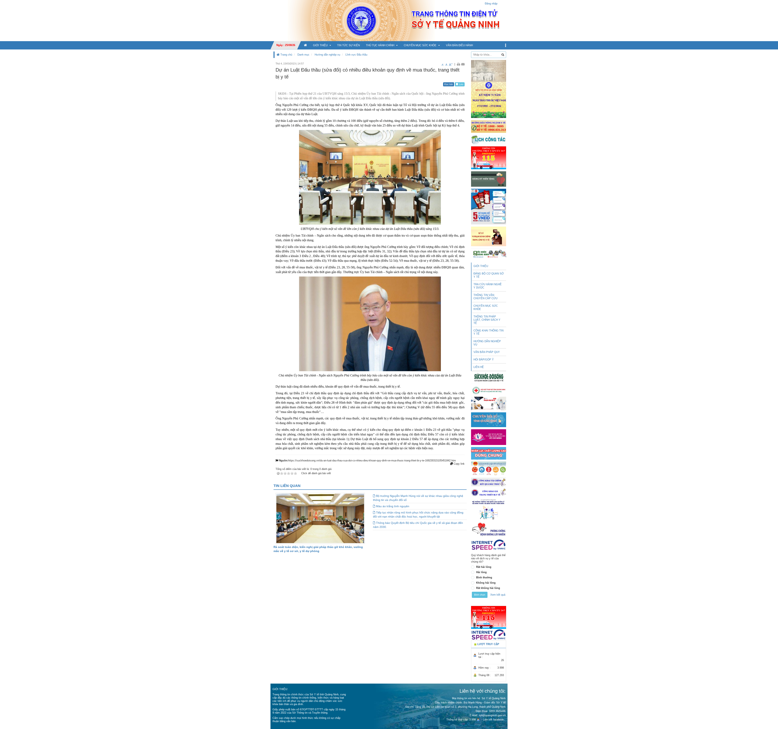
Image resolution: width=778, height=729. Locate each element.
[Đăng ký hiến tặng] (488, 178)
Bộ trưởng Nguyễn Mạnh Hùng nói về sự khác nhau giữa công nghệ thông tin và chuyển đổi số (418, 498)
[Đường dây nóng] (488, 126)
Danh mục (303, 54)
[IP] (488, 544)
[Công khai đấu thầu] (488, 481)
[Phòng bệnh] (488, 529)
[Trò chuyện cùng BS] (488, 403)
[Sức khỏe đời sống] (488, 377)
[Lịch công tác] (488, 139)
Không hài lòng (486, 582)
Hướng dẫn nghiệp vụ (327, 54)
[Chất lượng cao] (488, 453)
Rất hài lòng (483, 566)
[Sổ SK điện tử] (488, 206)
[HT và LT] (488, 436)
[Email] (463, 64)
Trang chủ (286, 54)
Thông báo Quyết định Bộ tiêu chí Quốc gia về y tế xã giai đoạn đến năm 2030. (418, 525)
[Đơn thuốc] (488, 509)
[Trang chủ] (389, 20)
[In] (458, 64)
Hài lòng (481, 572)
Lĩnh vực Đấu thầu (356, 54)
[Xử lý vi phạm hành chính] (488, 236)
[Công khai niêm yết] (488, 492)
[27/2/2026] (488, 88)
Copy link (459, 463)
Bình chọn (479, 594)
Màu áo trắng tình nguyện (392, 506)
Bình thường (484, 577)
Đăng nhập (491, 3)
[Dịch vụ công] (488, 468)
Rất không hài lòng (488, 588)
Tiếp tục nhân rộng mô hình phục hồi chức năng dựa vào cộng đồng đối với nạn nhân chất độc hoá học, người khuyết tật (418, 514)
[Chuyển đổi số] (488, 419)
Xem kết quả (497, 594)
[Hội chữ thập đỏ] (488, 390)
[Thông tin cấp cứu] (488, 157)
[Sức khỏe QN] (488, 253)
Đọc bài (448, 84)
